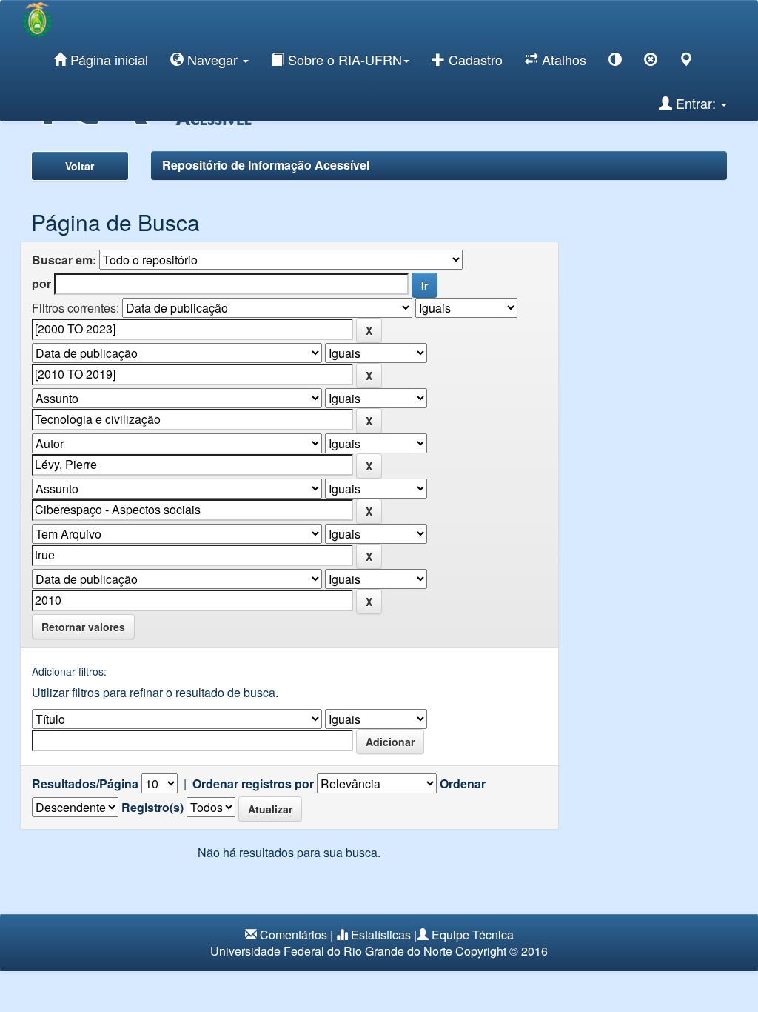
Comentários (293, 934)
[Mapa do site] (686, 62)
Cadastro (474, 59)
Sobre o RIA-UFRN (343, 59)
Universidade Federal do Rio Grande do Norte (331, 950)
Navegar (212, 59)
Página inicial (107, 59)
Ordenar (463, 784)
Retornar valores (83, 626)
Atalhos (562, 59)
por (41, 284)
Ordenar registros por (253, 784)
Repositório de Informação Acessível (265, 164)
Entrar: (696, 103)
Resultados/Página (85, 784)
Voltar (79, 166)
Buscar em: (64, 260)
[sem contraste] (650, 62)
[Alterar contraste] (615, 62)
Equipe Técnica (473, 934)
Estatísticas (381, 934)
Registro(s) (152, 807)
